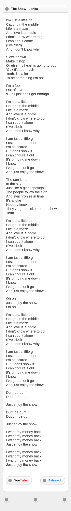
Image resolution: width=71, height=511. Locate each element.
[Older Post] (64, 499)
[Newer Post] (6, 499)
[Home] (35, 499)
